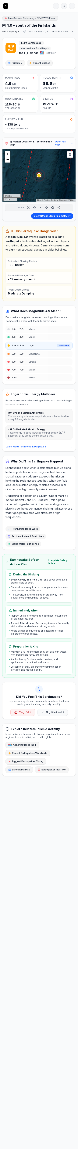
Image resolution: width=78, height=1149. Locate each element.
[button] (39, 175)
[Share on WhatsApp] (40, 207)
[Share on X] (28, 207)
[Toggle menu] (72, 6)
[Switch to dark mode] (56, 6)
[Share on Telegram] (46, 207)
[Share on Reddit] (52, 207)
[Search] (64, 6)
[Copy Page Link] (58, 207)
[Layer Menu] (70, 154)
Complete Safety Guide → (58, 562)
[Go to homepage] (5, 6)
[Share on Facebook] (34, 207)
